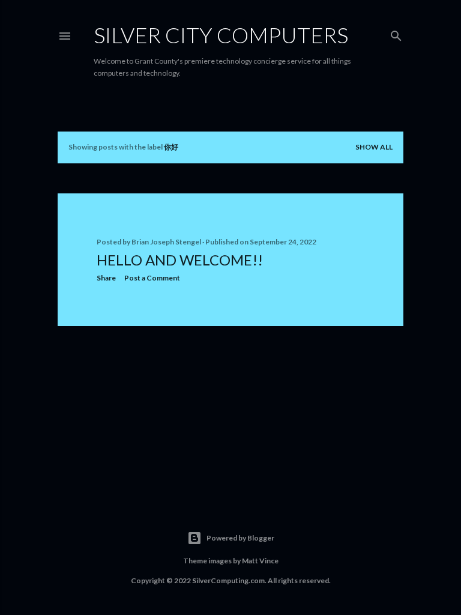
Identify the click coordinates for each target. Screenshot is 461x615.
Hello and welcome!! (180, 259)
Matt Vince (260, 560)
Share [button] (106, 277)
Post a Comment (152, 277)
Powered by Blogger (240, 537)
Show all (374, 146)
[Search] (396, 33)
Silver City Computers (221, 35)
